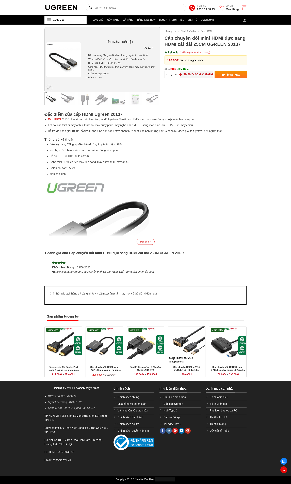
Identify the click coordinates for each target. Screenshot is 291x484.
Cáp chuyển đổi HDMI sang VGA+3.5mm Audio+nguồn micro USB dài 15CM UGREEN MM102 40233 (104, 369)
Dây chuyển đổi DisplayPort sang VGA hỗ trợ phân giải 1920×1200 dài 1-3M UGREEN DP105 (63, 369)
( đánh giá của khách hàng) (195, 52)
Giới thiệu (178, 20)
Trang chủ (171, 31)
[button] (244, 8)
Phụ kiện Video (189, 31)
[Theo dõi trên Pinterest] (175, 431)
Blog (162, 20)
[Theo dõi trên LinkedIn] (181, 431)
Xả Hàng (128, 20)
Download (207, 20)
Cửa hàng (113, 20)
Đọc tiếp (145, 241)
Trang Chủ (96, 20)
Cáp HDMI (206, 31)
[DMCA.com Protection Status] (165, 479)
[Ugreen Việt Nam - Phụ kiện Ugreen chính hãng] (61, 7)
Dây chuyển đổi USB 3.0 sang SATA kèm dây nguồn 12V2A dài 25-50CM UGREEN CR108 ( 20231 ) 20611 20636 (228, 369)
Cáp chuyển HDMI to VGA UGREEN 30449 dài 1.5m (186, 368)
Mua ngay (233, 74)
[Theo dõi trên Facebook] (163, 431)
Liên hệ (192, 20)
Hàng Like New (146, 20)
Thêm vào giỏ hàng (198, 74)
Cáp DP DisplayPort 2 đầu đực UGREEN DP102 (145, 368)
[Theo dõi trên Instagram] (169, 431)
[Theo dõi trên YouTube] (188, 431)
